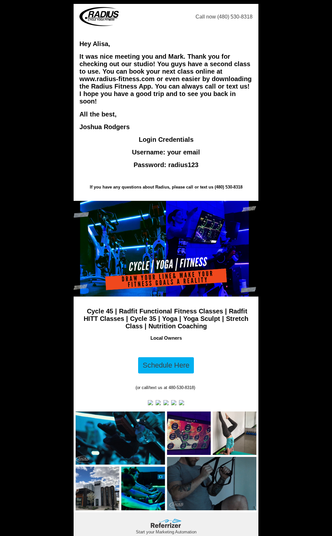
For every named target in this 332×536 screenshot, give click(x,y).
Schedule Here (166, 365)
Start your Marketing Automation (166, 532)
